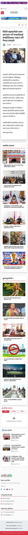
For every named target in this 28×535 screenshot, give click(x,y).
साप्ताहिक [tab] (14, 411)
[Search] (25, 25)
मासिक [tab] (22, 411)
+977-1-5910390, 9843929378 (8, 501)
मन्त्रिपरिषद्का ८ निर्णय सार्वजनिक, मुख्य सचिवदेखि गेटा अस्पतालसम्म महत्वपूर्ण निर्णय (17, 459)
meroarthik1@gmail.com (7, 504)
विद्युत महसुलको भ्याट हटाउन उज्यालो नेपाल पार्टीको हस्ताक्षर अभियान (18, 436)
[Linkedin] (10, 489)
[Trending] (19, 25)
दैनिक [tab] (5, 411)
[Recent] (22, 25)
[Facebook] (2, 489)
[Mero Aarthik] (14, 476)
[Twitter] (5, 489)
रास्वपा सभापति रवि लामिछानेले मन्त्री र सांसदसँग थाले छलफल (18, 447)
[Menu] (2, 12)
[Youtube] (7, 489)
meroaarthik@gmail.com (7, 515)
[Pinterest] (13, 489)
